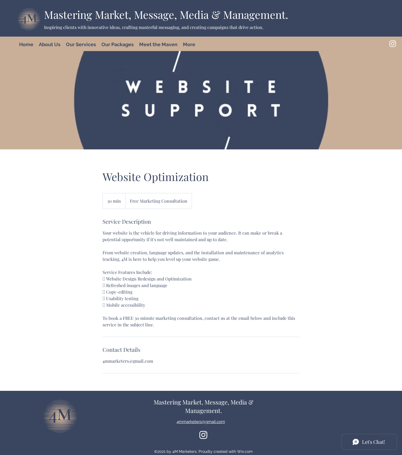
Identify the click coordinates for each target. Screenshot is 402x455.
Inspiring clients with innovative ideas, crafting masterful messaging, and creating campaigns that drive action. (153, 27)
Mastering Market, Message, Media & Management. (166, 14)
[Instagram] (392, 43)
